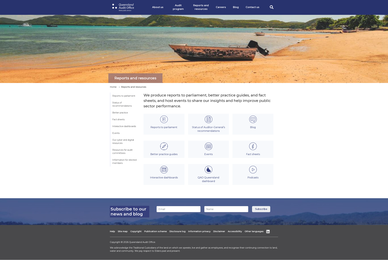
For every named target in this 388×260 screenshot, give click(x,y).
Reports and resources (201, 7)
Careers (221, 7)
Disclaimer (219, 231)
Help (112, 231)
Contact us (252, 7)
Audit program (178, 7)
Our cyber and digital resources (123, 141)
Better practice (120, 112)
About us (157, 7)
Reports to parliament (123, 95)
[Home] (123, 7)
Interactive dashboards (124, 126)
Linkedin (268, 231)
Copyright (136, 231)
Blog (236, 7)
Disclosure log (177, 231)
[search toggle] (271, 7)
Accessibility (235, 231)
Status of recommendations (122, 104)
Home (113, 87)
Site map (123, 231)
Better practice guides (163, 154)
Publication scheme (155, 231)
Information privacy (199, 231)
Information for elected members (124, 161)
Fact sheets (118, 119)
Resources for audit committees (122, 151)
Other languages (254, 231)
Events (116, 133)
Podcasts (253, 177)
